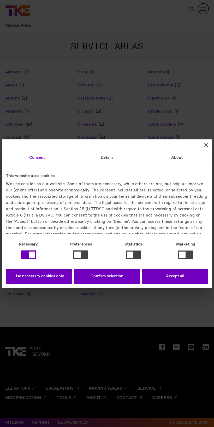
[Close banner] (206, 145)
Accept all (175, 276)
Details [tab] (107, 157)
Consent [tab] (37, 157)
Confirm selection (107, 276)
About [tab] (177, 157)
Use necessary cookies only (39, 276)
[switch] (80, 255)
